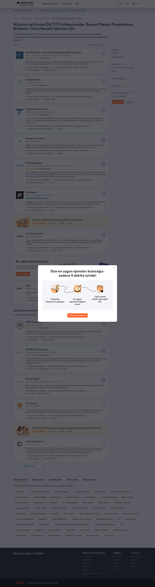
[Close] (114, 267)
